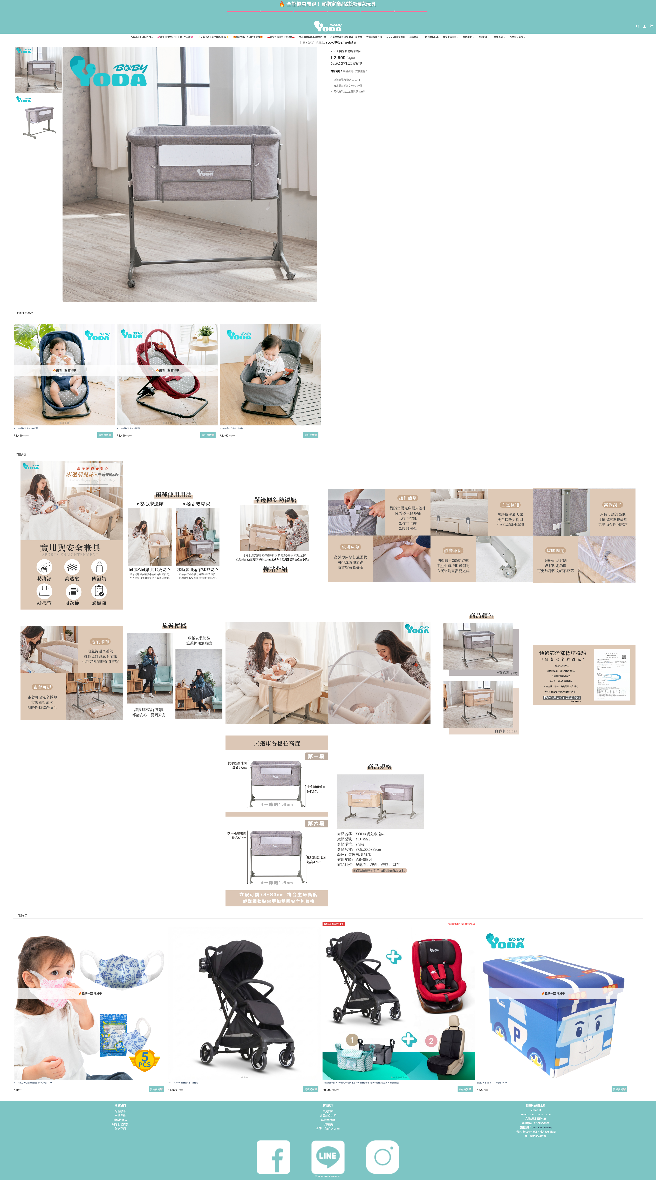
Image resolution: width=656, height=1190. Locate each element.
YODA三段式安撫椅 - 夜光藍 (26, 428)
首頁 (302, 42)
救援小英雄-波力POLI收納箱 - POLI (492, 1083)
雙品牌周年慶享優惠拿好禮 (312, 37)
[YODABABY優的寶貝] (328, 26)
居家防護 (483, 37)
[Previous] (72, 152)
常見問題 (328, 1111)
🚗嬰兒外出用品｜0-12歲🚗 (281, 37)
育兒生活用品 (449, 37)
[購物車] (651, 26)
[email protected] (542, 1127)
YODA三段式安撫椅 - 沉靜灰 (232, 428)
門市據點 (328, 1124)
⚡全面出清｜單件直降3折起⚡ (213, 37)
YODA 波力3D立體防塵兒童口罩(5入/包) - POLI (33, 1083)
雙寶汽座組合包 (374, 37)
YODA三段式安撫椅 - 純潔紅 (129, 428)
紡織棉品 (413, 37)
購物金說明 (328, 1120)
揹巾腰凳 (467, 37)
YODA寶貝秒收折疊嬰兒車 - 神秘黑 (183, 1083)
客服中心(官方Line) (328, 1128)
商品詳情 (23, 447)
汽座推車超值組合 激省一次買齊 (346, 37)
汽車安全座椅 (516, 37)
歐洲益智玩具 (432, 37)
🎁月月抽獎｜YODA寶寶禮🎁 (248, 37)
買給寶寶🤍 (105, 435)
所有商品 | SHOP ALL (142, 37)
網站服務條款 (120, 1124)
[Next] (308, 152)
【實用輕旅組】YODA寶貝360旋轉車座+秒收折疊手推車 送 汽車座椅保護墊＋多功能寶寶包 (361, 1083)
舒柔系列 (498, 37)
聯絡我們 (120, 1128)
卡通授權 (120, 1115)
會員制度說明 (328, 1115)
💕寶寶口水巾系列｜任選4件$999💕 (175, 37)
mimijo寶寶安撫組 (395, 37)
